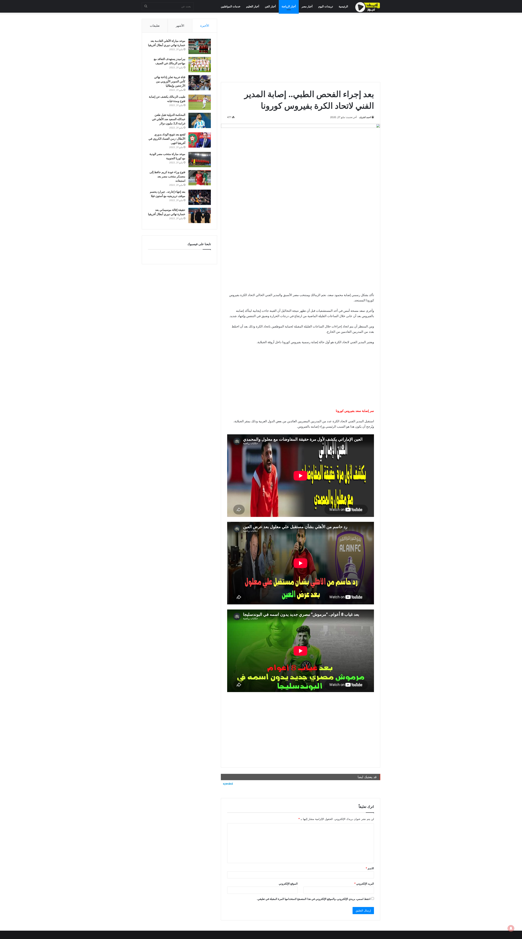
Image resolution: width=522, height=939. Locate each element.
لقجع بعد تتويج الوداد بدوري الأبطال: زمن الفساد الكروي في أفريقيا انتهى (166, 139)
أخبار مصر (307, 6)
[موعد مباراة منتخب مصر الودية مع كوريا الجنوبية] (199, 159)
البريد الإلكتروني (364, 883)
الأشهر (180, 26)
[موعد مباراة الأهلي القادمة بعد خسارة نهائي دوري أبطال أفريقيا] (199, 46)
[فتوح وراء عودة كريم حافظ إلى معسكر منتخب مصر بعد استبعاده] (199, 177)
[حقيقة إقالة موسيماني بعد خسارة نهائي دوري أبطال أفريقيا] (199, 215)
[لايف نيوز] (367, 7)
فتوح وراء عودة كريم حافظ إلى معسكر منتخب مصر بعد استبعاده (167, 176)
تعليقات (155, 26)
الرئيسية (343, 6)
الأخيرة (204, 26)
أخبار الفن (270, 6)
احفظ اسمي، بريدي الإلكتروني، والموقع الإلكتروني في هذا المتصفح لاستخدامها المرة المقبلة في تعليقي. (313, 898)
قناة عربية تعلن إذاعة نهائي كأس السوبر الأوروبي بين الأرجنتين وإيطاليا (169, 81)
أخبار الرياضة (289, 6)
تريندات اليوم (325, 6)
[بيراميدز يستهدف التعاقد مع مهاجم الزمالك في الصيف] (199, 64)
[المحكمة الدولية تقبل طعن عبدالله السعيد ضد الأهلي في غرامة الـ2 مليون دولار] (199, 120)
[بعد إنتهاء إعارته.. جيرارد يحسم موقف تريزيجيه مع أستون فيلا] (199, 197)
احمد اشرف (365, 117)
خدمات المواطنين (230, 6)
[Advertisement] (300, 47)
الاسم (370, 868)
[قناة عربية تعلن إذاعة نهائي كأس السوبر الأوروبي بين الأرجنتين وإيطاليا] (199, 82)
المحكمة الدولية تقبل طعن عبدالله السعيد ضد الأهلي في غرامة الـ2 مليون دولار (168, 119)
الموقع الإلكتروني (288, 883)
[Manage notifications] (511, 928)
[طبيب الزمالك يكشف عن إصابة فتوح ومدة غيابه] (199, 102)
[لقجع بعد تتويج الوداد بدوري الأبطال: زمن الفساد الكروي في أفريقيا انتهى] (199, 140)
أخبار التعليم (252, 6)
